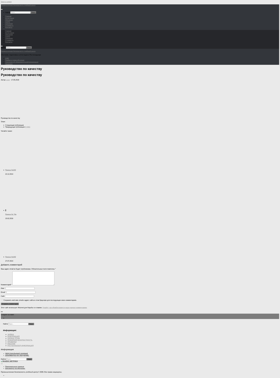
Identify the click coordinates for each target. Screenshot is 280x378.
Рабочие (11, 344)
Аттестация (9, 18)
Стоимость (9, 25)
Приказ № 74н (10, 214)
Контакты (8, 27)
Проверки (8, 64)
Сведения (9, 24)
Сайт (3, 296)
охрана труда (13, 338)
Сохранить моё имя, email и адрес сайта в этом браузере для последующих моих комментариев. (40, 300)
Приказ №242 (10, 257)
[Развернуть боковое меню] (2, 311)
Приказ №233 (10, 170)
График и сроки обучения (14, 60)
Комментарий (6, 285)
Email (3, 292)
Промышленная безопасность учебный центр (18, 5)
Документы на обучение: (17, 355)
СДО (7, 58)
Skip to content (6, 2)
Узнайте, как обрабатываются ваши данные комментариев (64, 307)
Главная (8, 16)
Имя (3, 288)
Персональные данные (16, 354)
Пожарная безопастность (19, 340)
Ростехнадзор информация (20, 346)
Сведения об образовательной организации (21, 62)
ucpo (8, 80)
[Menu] (2, 9)
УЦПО (7, 22)
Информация (13, 336)
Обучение (9, 20)
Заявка (10, 334)
